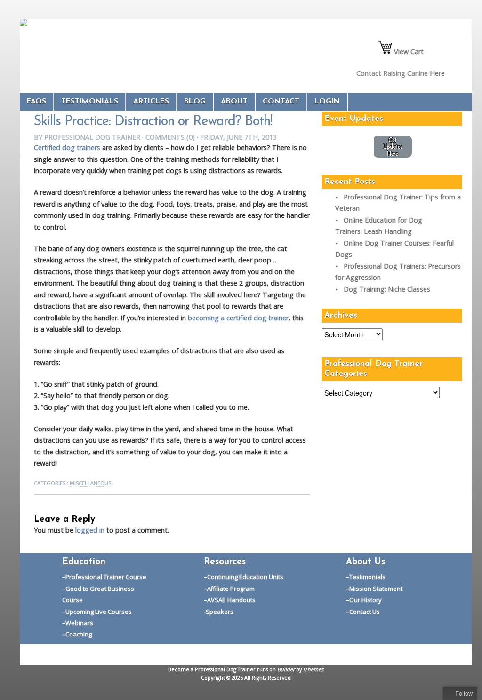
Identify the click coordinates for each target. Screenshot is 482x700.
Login (327, 101)
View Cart (408, 51)
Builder (286, 669)
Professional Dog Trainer (92, 137)
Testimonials (89, 101)
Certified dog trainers (67, 147)
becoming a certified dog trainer (238, 317)
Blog (195, 101)
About (234, 101)
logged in (89, 529)
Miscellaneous (90, 482)
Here (437, 73)
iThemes (313, 669)
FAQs (36, 101)
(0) (190, 137)
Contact (281, 101)
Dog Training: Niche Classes (387, 289)
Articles (151, 101)
